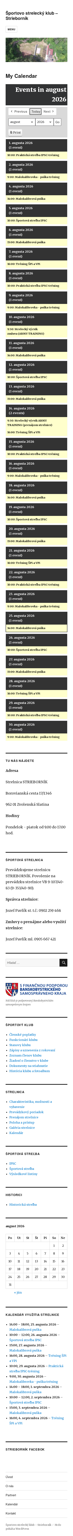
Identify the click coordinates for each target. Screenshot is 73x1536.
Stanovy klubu (20, 1045)
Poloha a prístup (21, 1122)
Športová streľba (21, 1169)
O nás (9, 1486)
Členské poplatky (22, 1034)
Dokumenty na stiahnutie (28, 1066)
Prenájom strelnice (23, 1117)
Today (35, 111)
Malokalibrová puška (25, 1329)
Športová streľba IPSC (25, 1340)
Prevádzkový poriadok (26, 1112)
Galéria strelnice (22, 1128)
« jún (18, 1292)
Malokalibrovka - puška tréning (33, 1381)
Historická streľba (23, 1204)
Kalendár (16, 1133)
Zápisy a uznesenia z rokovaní (32, 1050)
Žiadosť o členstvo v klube (28, 1060)
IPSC (12, 1163)
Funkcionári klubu (23, 1040)
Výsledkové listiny (23, 1174)
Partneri (11, 1495)
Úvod (9, 1477)
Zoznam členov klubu (25, 1055)
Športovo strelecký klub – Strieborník (32, 15)
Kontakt (11, 1513)
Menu (11, 29)
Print (15, 133)
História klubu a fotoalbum (29, 1071)
